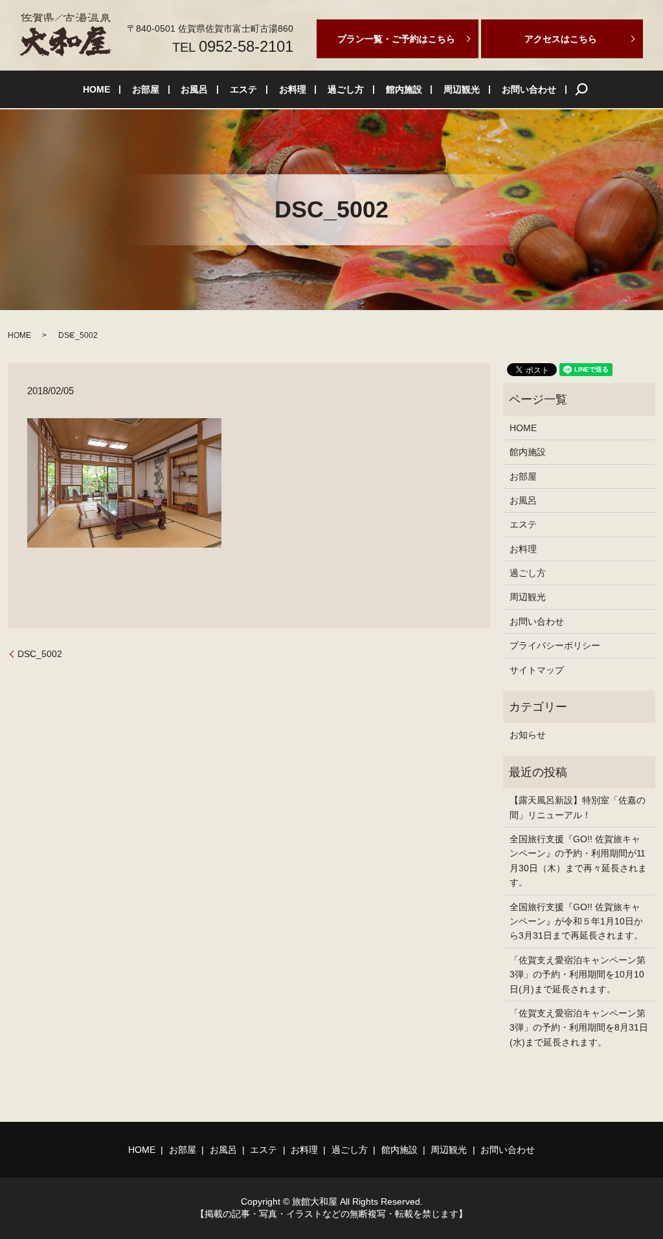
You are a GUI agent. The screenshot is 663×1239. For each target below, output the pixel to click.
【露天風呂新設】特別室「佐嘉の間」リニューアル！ (578, 807)
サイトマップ (537, 670)
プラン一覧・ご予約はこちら (396, 39)
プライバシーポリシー (555, 645)
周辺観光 (462, 89)
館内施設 (404, 89)
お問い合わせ (529, 89)
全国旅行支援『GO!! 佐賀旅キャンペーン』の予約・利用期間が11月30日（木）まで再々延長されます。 (578, 860)
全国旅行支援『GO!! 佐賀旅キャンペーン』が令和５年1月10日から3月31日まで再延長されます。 (576, 921)
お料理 (292, 89)
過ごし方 (346, 89)
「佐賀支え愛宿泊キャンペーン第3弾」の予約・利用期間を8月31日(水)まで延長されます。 (579, 1027)
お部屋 (145, 89)
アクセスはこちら (560, 39)
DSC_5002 (39, 654)
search (581, 89)
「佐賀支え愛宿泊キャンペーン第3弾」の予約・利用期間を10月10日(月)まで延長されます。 (578, 974)
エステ (243, 89)
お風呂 (194, 89)
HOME (96, 89)
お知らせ (528, 735)
